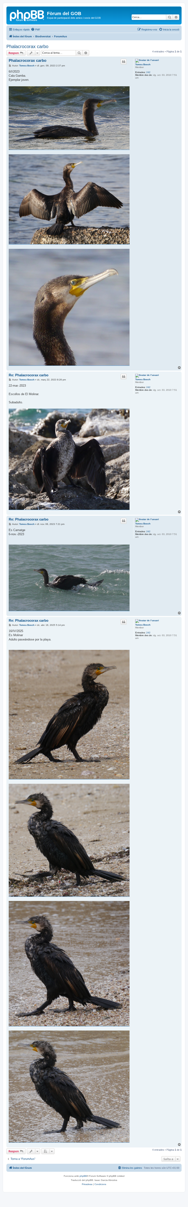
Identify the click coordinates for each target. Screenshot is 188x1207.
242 (148, 72)
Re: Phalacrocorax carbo (28, 375)
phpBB (83, 1176)
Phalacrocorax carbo (27, 46)
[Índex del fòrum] (27, 15)
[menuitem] (35, 29)
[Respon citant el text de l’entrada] (124, 61)
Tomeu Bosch (142, 64)
